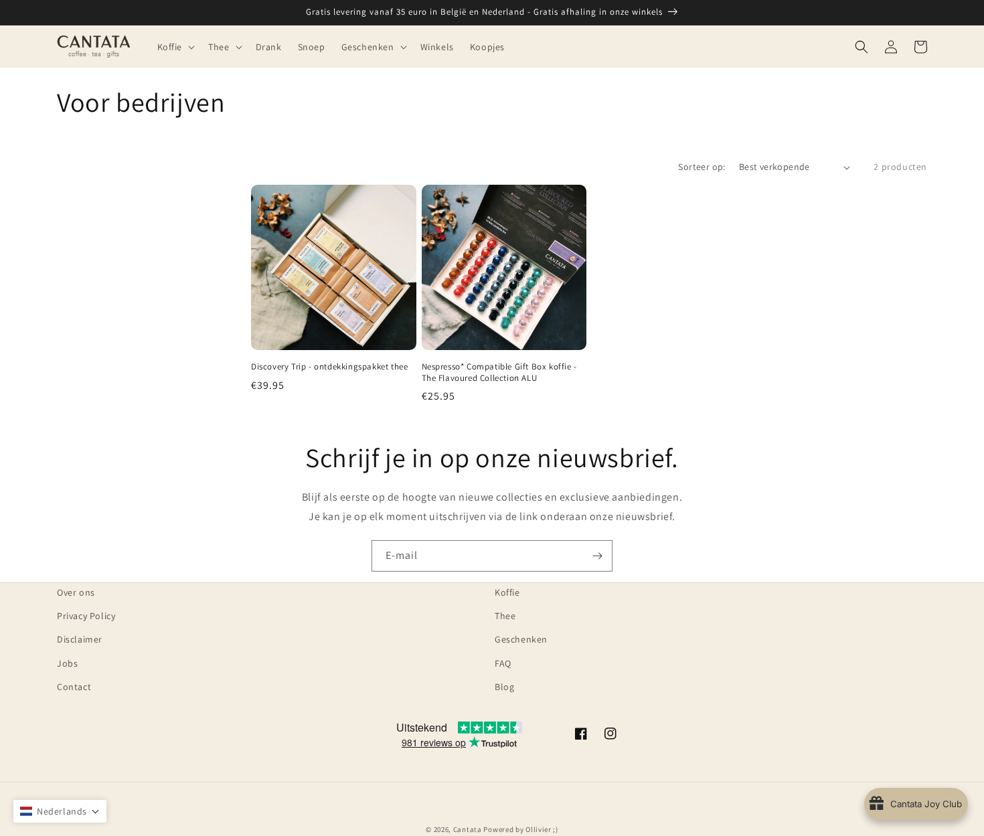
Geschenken (521, 639)
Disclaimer (79, 639)
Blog (504, 687)
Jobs (67, 663)
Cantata (467, 829)
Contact (74, 687)
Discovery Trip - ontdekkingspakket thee (329, 366)
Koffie (507, 592)
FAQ (503, 663)
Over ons (76, 592)
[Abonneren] (597, 556)
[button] (175, 46)
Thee (505, 616)
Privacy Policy (86, 616)
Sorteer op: (701, 167)
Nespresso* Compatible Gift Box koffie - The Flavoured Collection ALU (499, 372)
